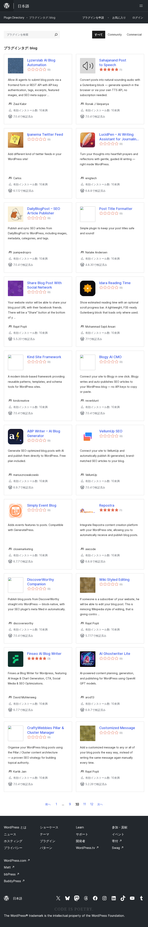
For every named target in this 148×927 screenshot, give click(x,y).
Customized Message (117, 728)
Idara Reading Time (115, 283)
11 (84, 804)
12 (91, 804)
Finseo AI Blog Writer (44, 654)
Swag (118, 848)
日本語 (17, 898)
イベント (118, 834)
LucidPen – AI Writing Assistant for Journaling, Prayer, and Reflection (119, 136)
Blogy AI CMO (110, 357)
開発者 (80, 841)
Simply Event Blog (41, 505)
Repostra (106, 505)
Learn (80, 827)
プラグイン (47, 841)
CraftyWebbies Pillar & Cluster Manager (45, 730)
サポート (82, 834)
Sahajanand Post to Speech (112, 62)
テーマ (44, 834)
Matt (9, 867)
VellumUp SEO (110, 431)
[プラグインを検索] (56, 34)
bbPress (11, 874)
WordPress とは (15, 827)
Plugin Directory (14, 17)
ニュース (10, 834)
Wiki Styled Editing (114, 580)
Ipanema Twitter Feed (45, 134)
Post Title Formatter (115, 209)
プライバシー (13, 848)
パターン (46, 848)
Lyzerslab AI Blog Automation (41, 62)
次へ (100, 804)
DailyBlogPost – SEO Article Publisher (43, 211)
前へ (48, 804)
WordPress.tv (87, 848)
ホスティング (13, 841)
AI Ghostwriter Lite (114, 654)
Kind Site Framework (44, 357)
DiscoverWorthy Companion (40, 582)
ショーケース (49, 827)
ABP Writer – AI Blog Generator (43, 433)
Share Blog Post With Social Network (44, 285)
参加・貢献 (119, 827)
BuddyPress (14, 881)
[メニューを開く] (142, 6)
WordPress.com (17, 860)
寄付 (117, 841)
